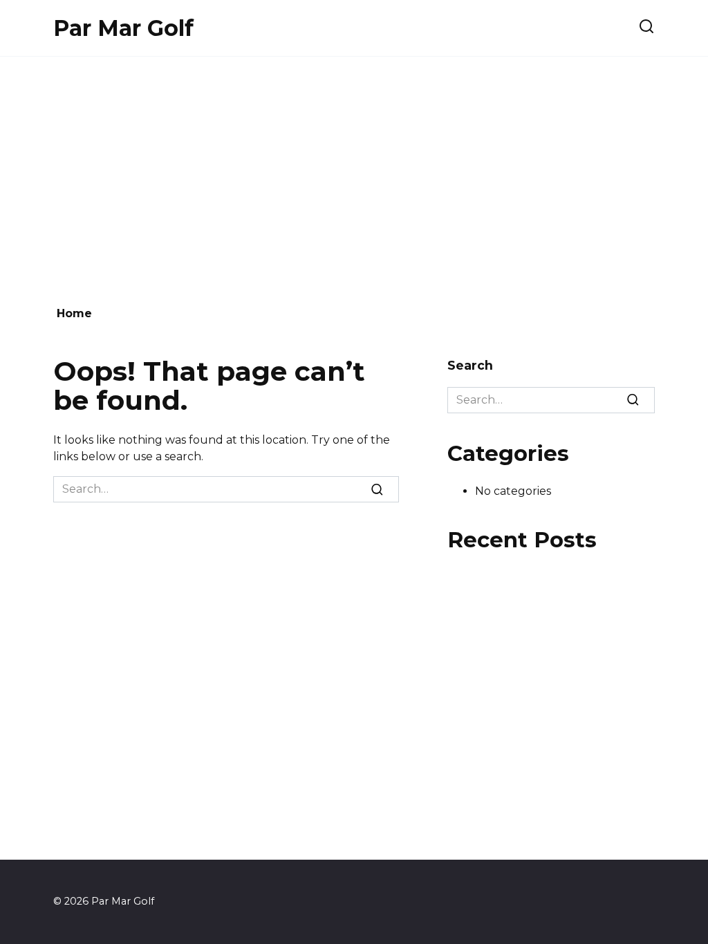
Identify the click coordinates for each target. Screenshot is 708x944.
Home (74, 313)
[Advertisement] (354, 174)
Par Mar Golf (123, 28)
